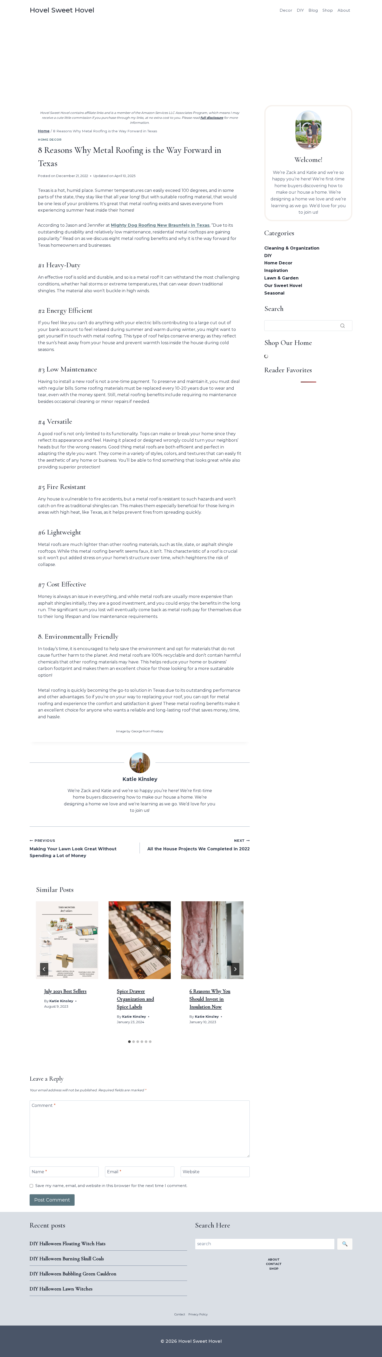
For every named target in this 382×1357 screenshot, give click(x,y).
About (344, 10)
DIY (300, 10)
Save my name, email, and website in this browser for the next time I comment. (111, 1185)
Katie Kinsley (139, 779)
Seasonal (274, 293)
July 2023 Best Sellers (65, 991)
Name (39, 1171)
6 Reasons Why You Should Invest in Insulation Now (209, 999)
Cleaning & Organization (291, 248)
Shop (327, 10)
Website (191, 1171)
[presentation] (67, 940)
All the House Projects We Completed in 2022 (198, 845)
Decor (286, 10)
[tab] (129, 1041)
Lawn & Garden (281, 278)
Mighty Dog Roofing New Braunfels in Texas (160, 225)
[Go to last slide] (44, 969)
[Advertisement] (191, 59)
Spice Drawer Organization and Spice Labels (135, 999)
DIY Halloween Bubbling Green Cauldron (73, 1274)
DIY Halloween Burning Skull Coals (67, 1259)
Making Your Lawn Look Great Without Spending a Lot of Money (73, 848)
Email (114, 1171)
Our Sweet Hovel (283, 285)
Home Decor (50, 139)
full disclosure (211, 118)
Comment (44, 1105)
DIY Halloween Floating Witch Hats (68, 1244)
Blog (313, 10)
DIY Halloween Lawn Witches (61, 1289)
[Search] (342, 325)
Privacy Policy (198, 1314)
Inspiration (276, 270)
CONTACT (274, 1264)
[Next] (235, 969)
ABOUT (274, 1259)
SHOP (273, 1268)
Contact (179, 1314)
